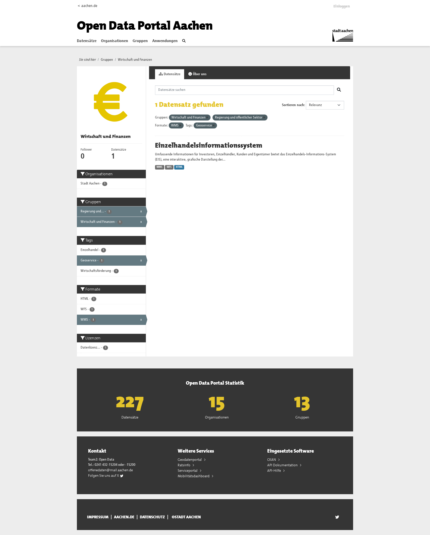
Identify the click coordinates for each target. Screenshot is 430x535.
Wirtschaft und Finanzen (135, 59)
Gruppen (140, 41)
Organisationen (114, 41)
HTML (179, 167)
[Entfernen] (207, 117)
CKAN (272, 459)
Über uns (199, 74)
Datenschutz (152, 517)
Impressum (97, 517)
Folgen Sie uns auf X (104, 475)
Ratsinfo (184, 465)
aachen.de (124, 517)
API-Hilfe (274, 470)
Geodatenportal (190, 459)
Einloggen (341, 6)
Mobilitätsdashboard (194, 476)
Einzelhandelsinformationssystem (208, 145)
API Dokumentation (282, 465)
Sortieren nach (293, 105)
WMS (159, 167)
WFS (169, 167)
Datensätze (87, 41)
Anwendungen (165, 41)
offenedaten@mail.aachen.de (110, 470)
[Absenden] (339, 90)
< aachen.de (87, 6)
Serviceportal (188, 470)
